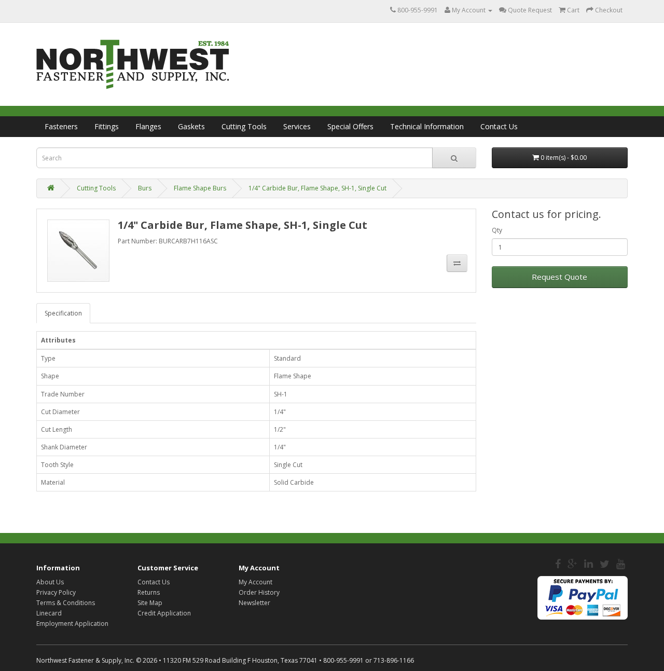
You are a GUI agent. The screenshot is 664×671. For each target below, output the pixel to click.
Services (297, 126)
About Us (50, 582)
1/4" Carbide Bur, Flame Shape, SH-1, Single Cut (317, 188)
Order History (259, 592)
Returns (148, 592)
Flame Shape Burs (200, 188)
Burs (144, 188)
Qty (497, 230)
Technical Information (427, 126)
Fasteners (61, 126)
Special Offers (350, 126)
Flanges (148, 126)
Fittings (106, 126)
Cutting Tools (244, 126)
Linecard (49, 613)
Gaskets (191, 126)
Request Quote (559, 276)
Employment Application (72, 623)
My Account (255, 582)
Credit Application (164, 613)
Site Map (149, 602)
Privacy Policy (56, 592)
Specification (63, 313)
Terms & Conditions (65, 602)
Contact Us (499, 126)
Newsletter (254, 602)
